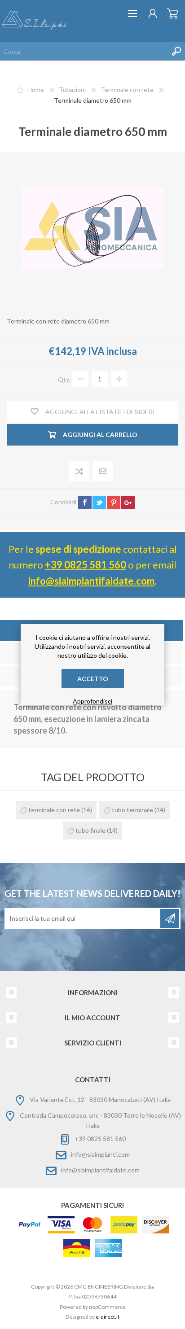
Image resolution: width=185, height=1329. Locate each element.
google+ (128, 502)
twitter (99, 502)
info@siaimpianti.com (100, 1154)
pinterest (113, 502)
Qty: (64, 379)
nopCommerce (107, 1306)
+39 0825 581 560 (85, 565)
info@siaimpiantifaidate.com (91, 581)
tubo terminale (132, 809)
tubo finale (90, 830)
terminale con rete (54, 809)
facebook (85, 502)
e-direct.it (107, 1316)
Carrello (173, 13)
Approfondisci (92, 701)
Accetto (92, 678)
